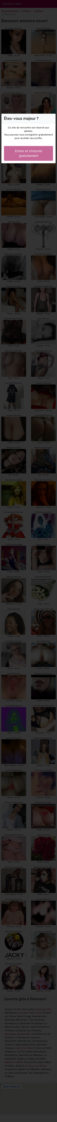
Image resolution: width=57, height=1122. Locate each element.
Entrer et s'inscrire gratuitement (28, 153)
